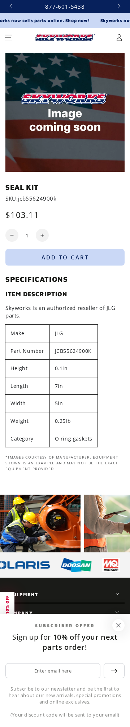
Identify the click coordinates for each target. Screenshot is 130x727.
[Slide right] (118, 6)
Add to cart (65, 257)
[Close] (118, 625)
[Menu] (8, 37)
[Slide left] (11, 6)
